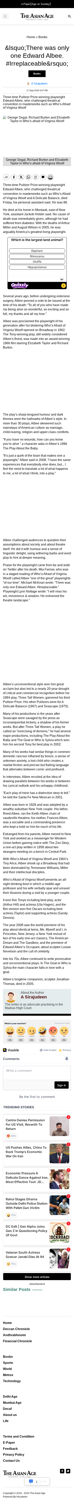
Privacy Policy (13, 1454)
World (7, 1369)
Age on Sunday (40, 4)
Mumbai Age (12, 1402)
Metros (8, 1375)
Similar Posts (16, 1289)
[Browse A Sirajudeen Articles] (11, 997)
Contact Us (11, 1460)
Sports (8, 1362)
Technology (12, 1381)
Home (7, 1323)
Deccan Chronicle (16, 1329)
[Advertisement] (37, 381)
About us (10, 1415)
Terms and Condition (18, 1436)
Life (5, 1421)
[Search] (69, 17)
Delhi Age (10, 1396)
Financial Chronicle (17, 1341)
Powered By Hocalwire (15, 1496)
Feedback (10, 1448)
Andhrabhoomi (14, 1335)
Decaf (7, 1408)
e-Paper (25, 4)
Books (37, 73)
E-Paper (9, 1442)
